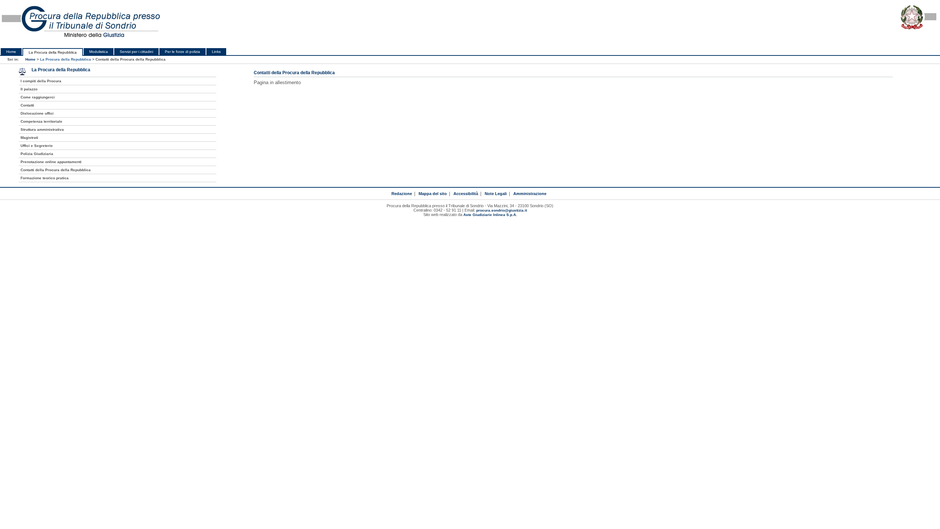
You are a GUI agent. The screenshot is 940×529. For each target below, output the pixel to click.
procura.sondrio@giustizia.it (501, 210)
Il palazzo (29, 89)
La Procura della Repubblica (53, 52)
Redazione (401, 193)
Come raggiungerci (38, 97)
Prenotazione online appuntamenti (51, 162)
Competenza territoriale (41, 121)
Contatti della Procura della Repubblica (56, 170)
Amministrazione (529, 193)
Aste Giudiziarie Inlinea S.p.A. (490, 215)
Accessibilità (465, 193)
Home (11, 52)
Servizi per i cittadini (136, 52)
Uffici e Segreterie (37, 146)
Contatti (27, 105)
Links (216, 52)
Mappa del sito (433, 193)
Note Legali (496, 193)
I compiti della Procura (41, 81)
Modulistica (98, 52)
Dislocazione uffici (37, 113)
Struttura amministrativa (42, 129)
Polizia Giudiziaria (37, 154)
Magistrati (29, 138)
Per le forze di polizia (182, 52)
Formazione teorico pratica (45, 178)
